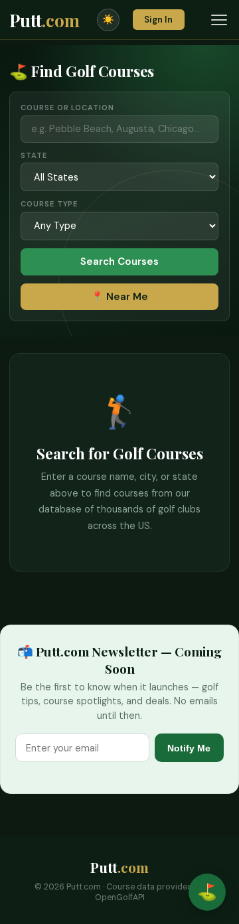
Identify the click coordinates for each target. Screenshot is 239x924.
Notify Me (188, 748)
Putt (44, 20)
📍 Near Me (119, 296)
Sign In (158, 19)
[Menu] (219, 20)
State (33, 155)
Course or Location (67, 107)
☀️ (108, 19)
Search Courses (119, 261)
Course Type (49, 203)
